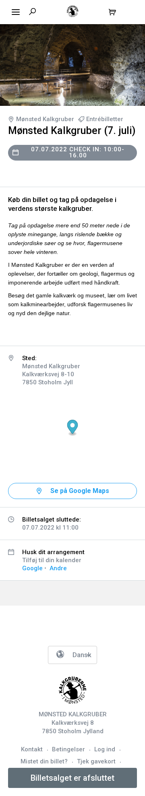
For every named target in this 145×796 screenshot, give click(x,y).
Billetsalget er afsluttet (72, 778)
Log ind (104, 749)
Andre (58, 568)
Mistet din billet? (44, 761)
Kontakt (32, 749)
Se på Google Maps (79, 491)
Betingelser (68, 749)
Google (32, 568)
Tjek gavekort (96, 761)
